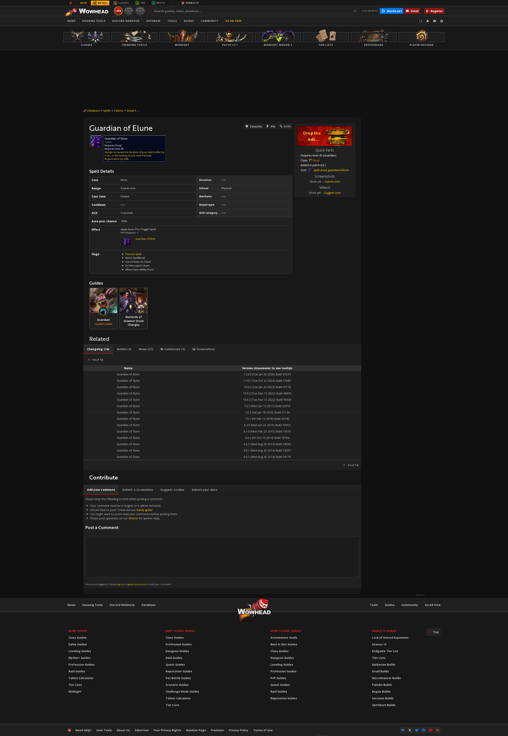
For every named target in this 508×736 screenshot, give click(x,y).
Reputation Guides (179, 671)
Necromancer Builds (386, 678)
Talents (118, 110)
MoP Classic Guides (180, 631)
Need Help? (83, 730)
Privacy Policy (238, 730)
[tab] (98, 349)
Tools (374, 605)
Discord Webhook (126, 21)
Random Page (196, 730)
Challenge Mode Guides (182, 691)
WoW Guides (77, 631)
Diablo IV (192, 3)
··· (171, 3)
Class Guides (77, 637)
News (71, 21)
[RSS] (438, 730)
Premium (217, 730)
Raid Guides (76, 671)
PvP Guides (278, 678)
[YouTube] (431, 730)
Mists (161, 3)
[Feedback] (435, 21)
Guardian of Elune (145, 239)
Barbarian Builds (383, 664)
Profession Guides (81, 664)
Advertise (142, 730)
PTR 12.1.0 (128, 10)
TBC (143, 3)
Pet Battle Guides (178, 678)
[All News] (70, 3)
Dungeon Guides (177, 651)
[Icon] (96, 141)
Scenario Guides (177, 685)
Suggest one (332, 193)
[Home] (88, 11)
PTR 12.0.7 (140, 10)
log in (120, 584)
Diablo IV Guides (384, 631)
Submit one (332, 181)
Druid (130, 110)
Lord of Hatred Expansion (390, 637)
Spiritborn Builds (383, 705)
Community (209, 21)
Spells (107, 110)
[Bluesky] (417, 730)
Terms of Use (263, 730)
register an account (136, 584)
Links (287, 126)
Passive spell (133, 254)
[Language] (441, 21)
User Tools (104, 730)
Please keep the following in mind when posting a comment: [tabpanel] (131, 541)
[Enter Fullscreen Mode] (421, 21)
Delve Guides (77, 644)
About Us (123, 730)
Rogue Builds (381, 691)
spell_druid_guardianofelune (331, 170)
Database (153, 21)
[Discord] (403, 730)
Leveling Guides (79, 651)
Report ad (420, 595)
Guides (189, 21)
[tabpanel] (222, 412)
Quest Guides (175, 664)
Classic (123, 3)
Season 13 (379, 644)
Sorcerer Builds (383, 698)
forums (133, 518)
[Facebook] (424, 730)
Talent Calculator (80, 678)
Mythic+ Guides (79, 658)
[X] (410, 730)
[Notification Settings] (428, 21)
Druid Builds (380, 671)
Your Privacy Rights (167, 730)
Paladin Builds (382, 685)
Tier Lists (75, 685)
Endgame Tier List (385, 651)
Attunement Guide (283, 637)
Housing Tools (92, 605)
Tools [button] (172, 21)
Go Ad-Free (233, 21)
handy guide (144, 510)
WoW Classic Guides (285, 631)
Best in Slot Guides (283, 644)
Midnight (74, 691)
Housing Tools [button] (93, 21)
